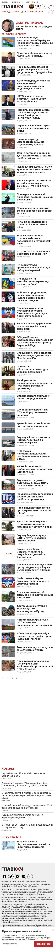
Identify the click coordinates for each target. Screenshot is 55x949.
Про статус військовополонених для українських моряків (32, 369)
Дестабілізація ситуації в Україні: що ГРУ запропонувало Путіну (32, 609)
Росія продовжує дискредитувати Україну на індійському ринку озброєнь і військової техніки (35, 41)
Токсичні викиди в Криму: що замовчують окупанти (35, 648)
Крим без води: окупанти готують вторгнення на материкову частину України (34, 524)
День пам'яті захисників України (38, 12)
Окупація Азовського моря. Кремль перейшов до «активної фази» (33, 440)
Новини (8, 768)
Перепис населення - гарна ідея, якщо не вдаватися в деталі (33, 128)
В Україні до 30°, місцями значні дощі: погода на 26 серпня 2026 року (27, 826)
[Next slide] (52, 12)
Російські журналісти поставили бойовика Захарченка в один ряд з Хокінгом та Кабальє (32, 312)
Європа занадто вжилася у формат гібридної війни (33, 397)
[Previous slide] (48, 12)
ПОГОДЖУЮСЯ (43, 944)
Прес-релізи (11, 836)
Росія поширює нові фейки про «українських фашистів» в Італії (34, 510)
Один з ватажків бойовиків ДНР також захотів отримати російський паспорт (34, 156)
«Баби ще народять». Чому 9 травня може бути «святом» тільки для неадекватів (34, 169)
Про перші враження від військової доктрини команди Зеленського (35, 197)
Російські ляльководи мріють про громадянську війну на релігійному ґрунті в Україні (35, 567)
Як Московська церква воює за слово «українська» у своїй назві (34, 326)
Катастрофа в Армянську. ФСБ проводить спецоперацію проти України (34, 622)
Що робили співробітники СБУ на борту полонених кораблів (32, 412)
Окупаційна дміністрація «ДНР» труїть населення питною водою (32, 538)
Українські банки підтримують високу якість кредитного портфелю (33, 844)
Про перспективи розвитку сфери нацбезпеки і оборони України (34, 211)
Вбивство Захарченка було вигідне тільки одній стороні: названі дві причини (34, 636)
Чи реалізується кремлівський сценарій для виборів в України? (34, 268)
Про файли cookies (9, 944)
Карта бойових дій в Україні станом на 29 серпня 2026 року (23, 774)
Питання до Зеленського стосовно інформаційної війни (32, 224)
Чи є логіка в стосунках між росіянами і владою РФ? (33, 252)
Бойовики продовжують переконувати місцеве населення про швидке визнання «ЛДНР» (32, 296)
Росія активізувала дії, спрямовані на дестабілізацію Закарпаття (35, 595)
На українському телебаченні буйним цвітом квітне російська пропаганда (35, 497)
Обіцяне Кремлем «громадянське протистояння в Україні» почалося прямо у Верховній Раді (35, 341)
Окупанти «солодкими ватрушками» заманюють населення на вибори (32, 483)
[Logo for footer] (12, 870)
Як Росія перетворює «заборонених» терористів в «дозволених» (34, 469)
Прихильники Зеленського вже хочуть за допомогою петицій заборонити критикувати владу (33, 114)
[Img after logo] (32, 6)
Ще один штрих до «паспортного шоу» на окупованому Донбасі (30, 142)
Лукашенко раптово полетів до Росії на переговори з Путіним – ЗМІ (22, 816)
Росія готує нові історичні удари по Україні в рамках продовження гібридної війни (35, 70)
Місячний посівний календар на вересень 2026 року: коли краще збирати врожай (27, 806)
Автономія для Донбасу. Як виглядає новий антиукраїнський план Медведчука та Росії (33, 84)
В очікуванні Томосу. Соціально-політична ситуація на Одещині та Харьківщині (31, 553)
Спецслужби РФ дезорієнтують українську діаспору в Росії (33, 281)
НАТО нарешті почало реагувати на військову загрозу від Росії (31, 99)
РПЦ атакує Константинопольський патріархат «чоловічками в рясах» (33, 455)
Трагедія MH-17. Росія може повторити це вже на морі (33, 424)
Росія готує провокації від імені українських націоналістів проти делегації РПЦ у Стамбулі (35, 665)
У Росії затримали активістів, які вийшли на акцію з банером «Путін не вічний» (34, 183)
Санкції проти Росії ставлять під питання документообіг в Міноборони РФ (34, 355)
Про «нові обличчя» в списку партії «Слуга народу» (35, 54)
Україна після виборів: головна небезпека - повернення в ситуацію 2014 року (34, 239)
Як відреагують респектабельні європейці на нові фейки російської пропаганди (35, 384)
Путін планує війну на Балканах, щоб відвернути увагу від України (33, 581)
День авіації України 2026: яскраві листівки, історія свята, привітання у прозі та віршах (25, 784)
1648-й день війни (10, 12)
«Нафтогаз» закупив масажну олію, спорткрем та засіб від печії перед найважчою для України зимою (27, 795)
